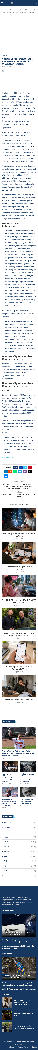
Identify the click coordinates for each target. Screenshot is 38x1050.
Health (20, 837)
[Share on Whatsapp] (15, 471)
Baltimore (20, 823)
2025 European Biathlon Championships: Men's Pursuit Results (18, 976)
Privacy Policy (23, 1047)
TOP (20, 866)
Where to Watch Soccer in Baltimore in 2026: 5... (23, 1015)
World (20, 876)
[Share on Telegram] (20, 471)
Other (20, 842)
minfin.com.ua (7, 458)
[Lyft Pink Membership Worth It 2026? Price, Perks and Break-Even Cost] (19, 586)
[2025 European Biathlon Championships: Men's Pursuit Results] (19, 968)
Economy (20, 827)
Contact (35, 1047)
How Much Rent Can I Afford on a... (19, 700)
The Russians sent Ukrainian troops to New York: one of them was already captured (18, 984)
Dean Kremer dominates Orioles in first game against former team (9, 802)
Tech (20, 861)
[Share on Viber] (25, 471)
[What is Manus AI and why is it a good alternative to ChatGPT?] (19, 925)
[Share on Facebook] (21, 467)
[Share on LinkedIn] (6, 471)
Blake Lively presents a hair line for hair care (19, 989)
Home (4, 10)
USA (20, 871)
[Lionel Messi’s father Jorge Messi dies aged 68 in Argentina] (28, 792)
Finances (13, 10)
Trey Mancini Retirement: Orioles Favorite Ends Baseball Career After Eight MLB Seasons (18, 753)
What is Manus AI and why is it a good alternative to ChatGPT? (16, 933)
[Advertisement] (19, 34)
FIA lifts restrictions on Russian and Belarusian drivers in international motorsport (27, 778)
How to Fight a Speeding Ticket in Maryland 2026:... (24, 1027)
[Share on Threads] (30, 471)
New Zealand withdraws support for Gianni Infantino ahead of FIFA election (9, 778)
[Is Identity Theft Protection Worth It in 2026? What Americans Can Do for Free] (19, 519)
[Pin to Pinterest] (30, 467)
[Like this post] (16, 467)
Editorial (11, 1047)
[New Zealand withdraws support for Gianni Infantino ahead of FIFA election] (10, 766)
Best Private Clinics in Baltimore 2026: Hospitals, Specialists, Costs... (24, 1002)
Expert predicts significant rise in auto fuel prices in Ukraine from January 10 (18, 941)
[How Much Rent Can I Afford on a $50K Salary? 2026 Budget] (19, 686)
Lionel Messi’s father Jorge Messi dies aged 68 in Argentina (27, 801)
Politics (20, 847)
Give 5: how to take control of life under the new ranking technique (18, 947)
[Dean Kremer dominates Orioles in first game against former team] (10, 792)
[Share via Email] (6, 476)
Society (20, 851)
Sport (20, 856)
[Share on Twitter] (25, 467)
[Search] (36, 3)
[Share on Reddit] (10, 471)
